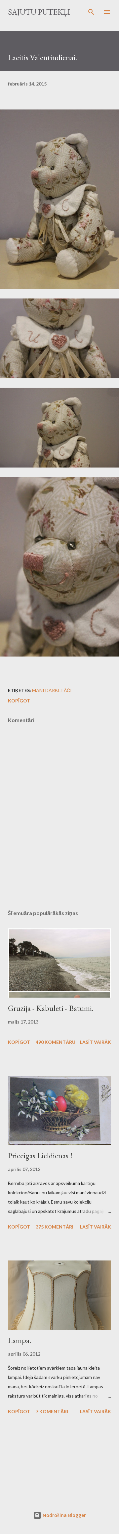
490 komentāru (55, 1042)
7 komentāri (52, 1411)
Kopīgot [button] (19, 700)
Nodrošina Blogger (63, 1515)
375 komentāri (54, 1227)
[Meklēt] (91, 12)
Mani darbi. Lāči (52, 690)
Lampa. (19, 1340)
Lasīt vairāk (95, 1042)
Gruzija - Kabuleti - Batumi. (51, 1008)
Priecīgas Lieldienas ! (40, 1155)
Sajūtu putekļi (39, 12)
